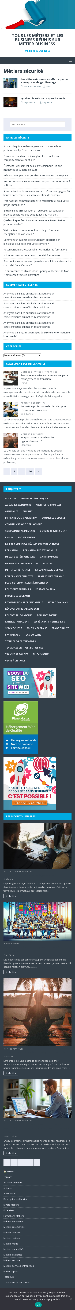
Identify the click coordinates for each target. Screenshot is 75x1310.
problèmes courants (17, 595)
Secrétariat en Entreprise (49, 621)
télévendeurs (41, 654)
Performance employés (19, 576)
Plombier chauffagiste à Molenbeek (26, 582)
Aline (48, 86)
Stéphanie (47, 102)
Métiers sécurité (12, 1260)
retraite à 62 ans (58, 602)
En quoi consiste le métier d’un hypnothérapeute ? (35, 1052)
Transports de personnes (17, 1282)
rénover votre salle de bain (22, 608)
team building (32, 634)
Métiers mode (10, 1243)
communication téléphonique (23, 524)
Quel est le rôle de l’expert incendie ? (44, 98)
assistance (11, 511)
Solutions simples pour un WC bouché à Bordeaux (31, 255)
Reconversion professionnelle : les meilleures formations (35, 249)
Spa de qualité (60, 628)
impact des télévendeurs (20, 556)
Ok (38, 1304)
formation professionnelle (40, 550)
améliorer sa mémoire (18, 504)
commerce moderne (53, 517)
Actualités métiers (12, 1182)
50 (29, 1162)
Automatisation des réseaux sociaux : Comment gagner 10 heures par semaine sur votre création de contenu (36, 1128)
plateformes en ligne (51, 576)
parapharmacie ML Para (49, 569)
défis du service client (53, 530)
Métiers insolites (12, 1232)
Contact (7, 1176)
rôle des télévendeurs (18, 615)
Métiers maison (11, 1238)
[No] (70, 1299)
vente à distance (15, 660)
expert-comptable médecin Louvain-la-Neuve (32, 543)
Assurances (9, 1193)
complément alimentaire (20, 530)
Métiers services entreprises (39, 372)
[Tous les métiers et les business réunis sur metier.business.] (37, 27)
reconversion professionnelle (24, 602)
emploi (9, 537)
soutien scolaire (37, 628)
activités (10, 498)
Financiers (8, 1210)
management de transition (21, 563)
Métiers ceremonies (14, 1226)
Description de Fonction (15, 1199)
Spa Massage (12, 634)
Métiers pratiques (32, 434)
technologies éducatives (20, 641)
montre (47, 563)
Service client (13, 628)
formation (11, 550)
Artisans (7, 1188)
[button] (70, 60)
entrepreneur (26, 537)
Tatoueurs (8, 1276)
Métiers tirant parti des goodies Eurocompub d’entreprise (35, 175)
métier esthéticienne (17, 569)
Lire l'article (10, 896)
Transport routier (16, 654)
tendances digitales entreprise (24, 647)
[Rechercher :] (37, 124)
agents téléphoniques (34, 498)
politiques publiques (18, 589)
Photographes (11, 1271)
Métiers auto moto (13, 1221)
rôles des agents (47, 615)
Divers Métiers (11, 944)
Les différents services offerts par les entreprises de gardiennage (44, 81)
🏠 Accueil (8, 1171)
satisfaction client (17, 621)
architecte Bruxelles (48, 504)
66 (30, 471)
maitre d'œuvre (49, 556)
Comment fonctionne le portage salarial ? (29, 875)
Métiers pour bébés (13, 1249)
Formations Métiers (33, 403)
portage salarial (45, 589)
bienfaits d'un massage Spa (21, 517)
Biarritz (28, 511)
